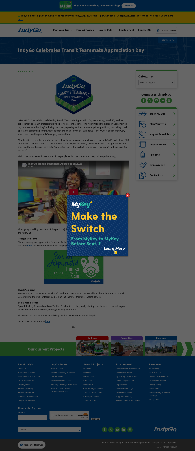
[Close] (128, 195)
